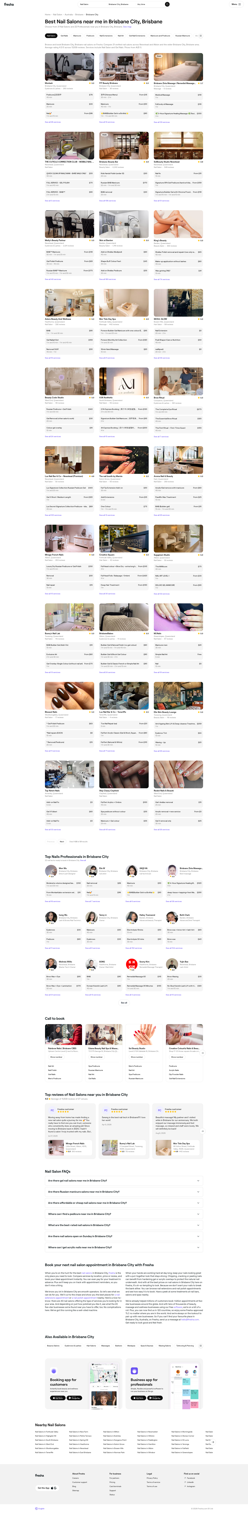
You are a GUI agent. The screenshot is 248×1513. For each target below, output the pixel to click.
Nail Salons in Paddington (147, 1440)
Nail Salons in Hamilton (146, 1444)
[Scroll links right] (213, 1442)
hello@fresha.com (190, 1319)
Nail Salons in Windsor (146, 1452)
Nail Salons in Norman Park (114, 1452)
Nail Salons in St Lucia (180, 1440)
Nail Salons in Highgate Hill (45, 1436)
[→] (202, 1053)
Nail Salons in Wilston (145, 1436)
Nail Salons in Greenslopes (182, 1452)
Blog (74, 1486)
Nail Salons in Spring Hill (78, 1440)
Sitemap (75, 1490)
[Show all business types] (200, 1345)
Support (113, 1490)
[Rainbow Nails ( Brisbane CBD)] (63, 1053)
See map (127, 27)
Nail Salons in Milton (111, 1432)
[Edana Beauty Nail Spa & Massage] (103, 1053)
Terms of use (152, 1486)
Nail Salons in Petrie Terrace (80, 1436)
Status (112, 1495)
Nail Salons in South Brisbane (46, 1440)
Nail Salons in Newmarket (147, 1432)
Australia (69, 14)
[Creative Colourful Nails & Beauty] (184, 1053)
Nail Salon (57, 14)
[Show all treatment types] (200, 35)
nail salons (87, 1273)
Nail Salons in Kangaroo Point (114, 1440)
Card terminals (115, 1486)
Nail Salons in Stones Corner (183, 1436)
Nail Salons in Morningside (182, 1432)
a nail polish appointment (84, 1298)
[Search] (167, 4)
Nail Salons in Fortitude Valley (46, 1432)
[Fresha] (9, 4)
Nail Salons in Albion (145, 1448)
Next (62, 842)
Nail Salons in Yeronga (180, 1444)
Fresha (112, 1273)
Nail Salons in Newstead (78, 1448)
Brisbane (79, 14)
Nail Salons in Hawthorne (79, 1444)
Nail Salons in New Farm (78, 1432)
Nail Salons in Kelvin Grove (113, 1444)
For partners (114, 1478)
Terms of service (153, 1482)
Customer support (79, 1482)
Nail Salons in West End (44, 1444)
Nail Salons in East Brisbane (80, 1452)
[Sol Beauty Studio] (144, 1053)
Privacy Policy (152, 1478)
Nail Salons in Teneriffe (44, 1452)
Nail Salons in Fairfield (180, 1448)
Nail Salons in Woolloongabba (47, 1448)
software (178, 1307)
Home (48, 14)
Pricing (112, 1482)
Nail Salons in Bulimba (112, 1436)
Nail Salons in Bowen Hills (113, 1448)
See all (124, 1003)
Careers (75, 1478)
